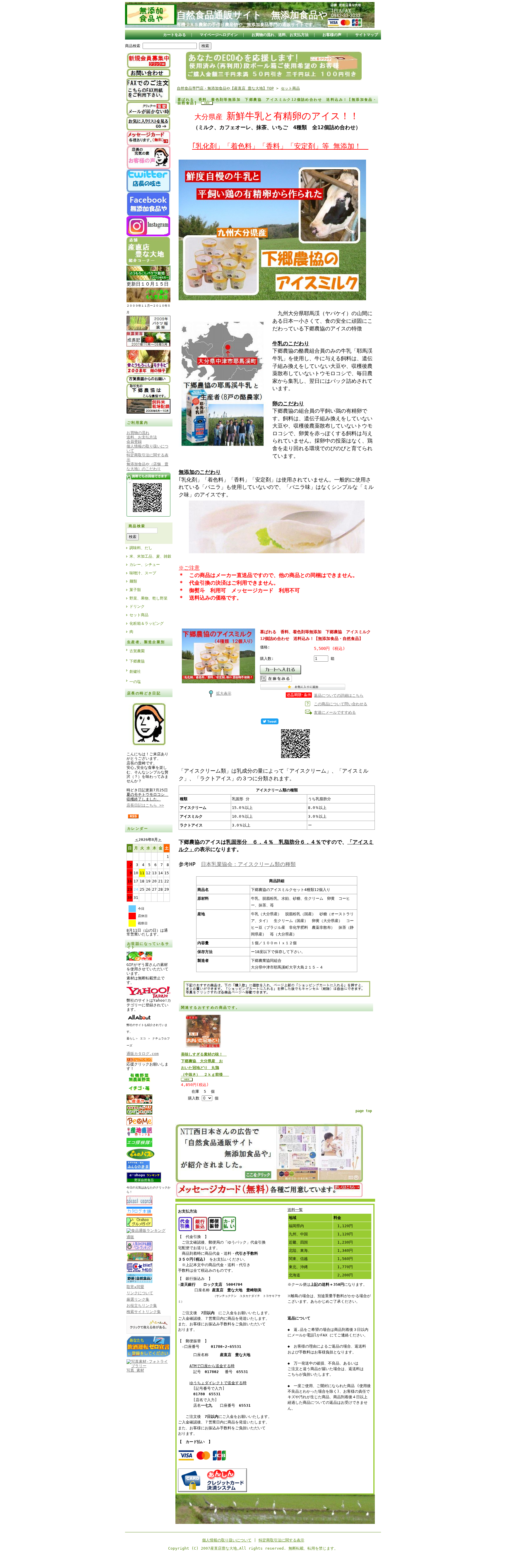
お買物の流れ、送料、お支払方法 (280, 35)
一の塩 (135, 681)
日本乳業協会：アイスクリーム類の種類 (248, 864)
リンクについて (139, 1293)
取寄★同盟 (135, 1287)
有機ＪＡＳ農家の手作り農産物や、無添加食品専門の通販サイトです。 (247, 24)
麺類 (133, 581)
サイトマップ (366, 35)
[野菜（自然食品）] (139, 1281)
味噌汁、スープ (142, 573)
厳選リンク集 (137, 1299)
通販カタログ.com (142, 1053)
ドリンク (137, 606)
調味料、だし (140, 548)
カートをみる (174, 35)
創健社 (135, 671)
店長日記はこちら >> (145, 805)
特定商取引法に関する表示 (281, 1540)
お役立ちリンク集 (141, 1305)
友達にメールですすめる (335, 712)
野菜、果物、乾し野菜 (148, 598)
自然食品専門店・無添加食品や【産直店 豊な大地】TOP (225, 88)
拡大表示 (223, 693)
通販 (130, 1237)
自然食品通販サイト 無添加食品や (252, 15)
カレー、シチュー (144, 564)
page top (363, 1111)
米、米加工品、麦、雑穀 (150, 556)
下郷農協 (137, 661)
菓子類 (135, 590)
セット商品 (138, 615)
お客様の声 (331, 35)
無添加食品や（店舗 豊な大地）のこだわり (147, 466)
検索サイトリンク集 (143, 1311)
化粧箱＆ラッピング (146, 623)
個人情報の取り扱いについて (227, 1540)
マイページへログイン (219, 35)
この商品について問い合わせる (340, 704)
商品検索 (132, 46)
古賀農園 (137, 651)
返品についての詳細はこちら (338, 695)
